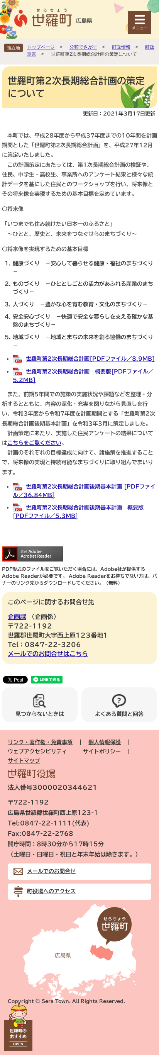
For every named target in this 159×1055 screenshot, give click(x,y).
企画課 (17, 617)
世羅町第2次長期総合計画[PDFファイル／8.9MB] (90, 358)
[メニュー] (139, 22)
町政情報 (121, 47)
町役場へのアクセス (51, 891)
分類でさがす (83, 47)
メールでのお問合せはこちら (48, 654)
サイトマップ (24, 760)
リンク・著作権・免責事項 (40, 742)
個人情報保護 (104, 742)
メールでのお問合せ (51, 871)
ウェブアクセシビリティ (37, 751)
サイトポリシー (102, 751)
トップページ (41, 47)
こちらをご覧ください (34, 443)
